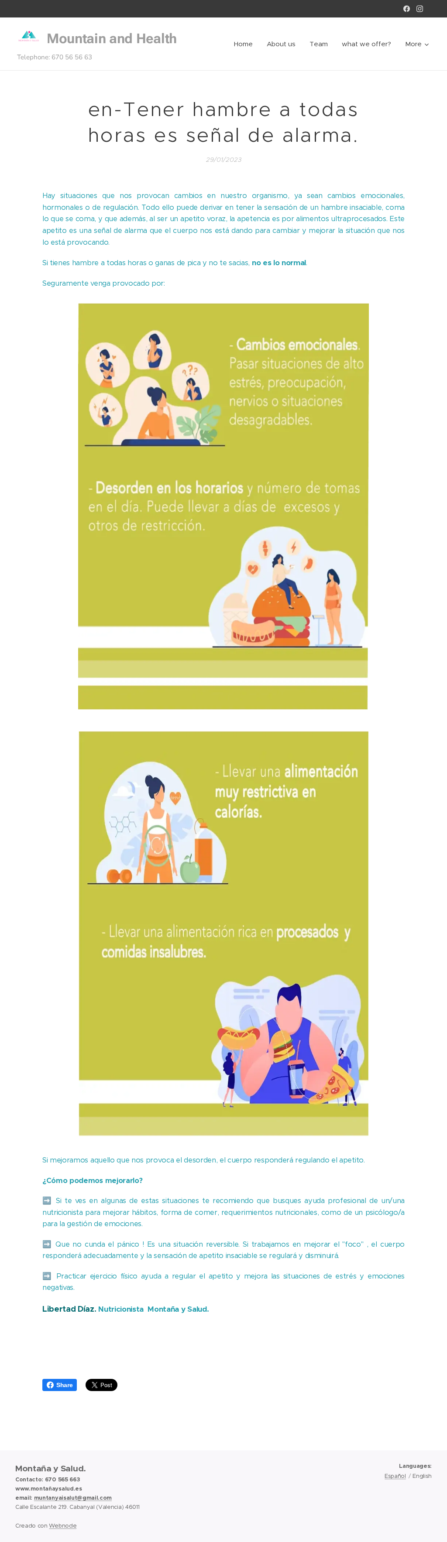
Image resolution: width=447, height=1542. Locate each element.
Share (64, 1384)
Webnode (62, 1525)
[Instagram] (419, 8)
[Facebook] (406, 8)
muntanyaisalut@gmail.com (73, 1497)
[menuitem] (246, 44)
